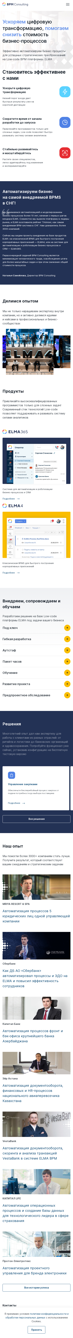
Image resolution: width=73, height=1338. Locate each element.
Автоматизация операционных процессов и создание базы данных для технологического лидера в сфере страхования (36, 1213)
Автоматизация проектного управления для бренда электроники (35, 1270)
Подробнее (9, 498)
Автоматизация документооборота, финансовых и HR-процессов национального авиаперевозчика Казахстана (33, 1093)
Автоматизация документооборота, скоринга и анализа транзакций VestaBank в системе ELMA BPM (33, 1153)
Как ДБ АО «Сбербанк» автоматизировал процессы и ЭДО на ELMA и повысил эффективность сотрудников (35, 978)
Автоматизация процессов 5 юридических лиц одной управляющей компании (36, 916)
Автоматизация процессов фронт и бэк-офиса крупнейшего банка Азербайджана (33, 1036)
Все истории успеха (36, 1287)
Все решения (37, 818)
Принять (36, 1329)
